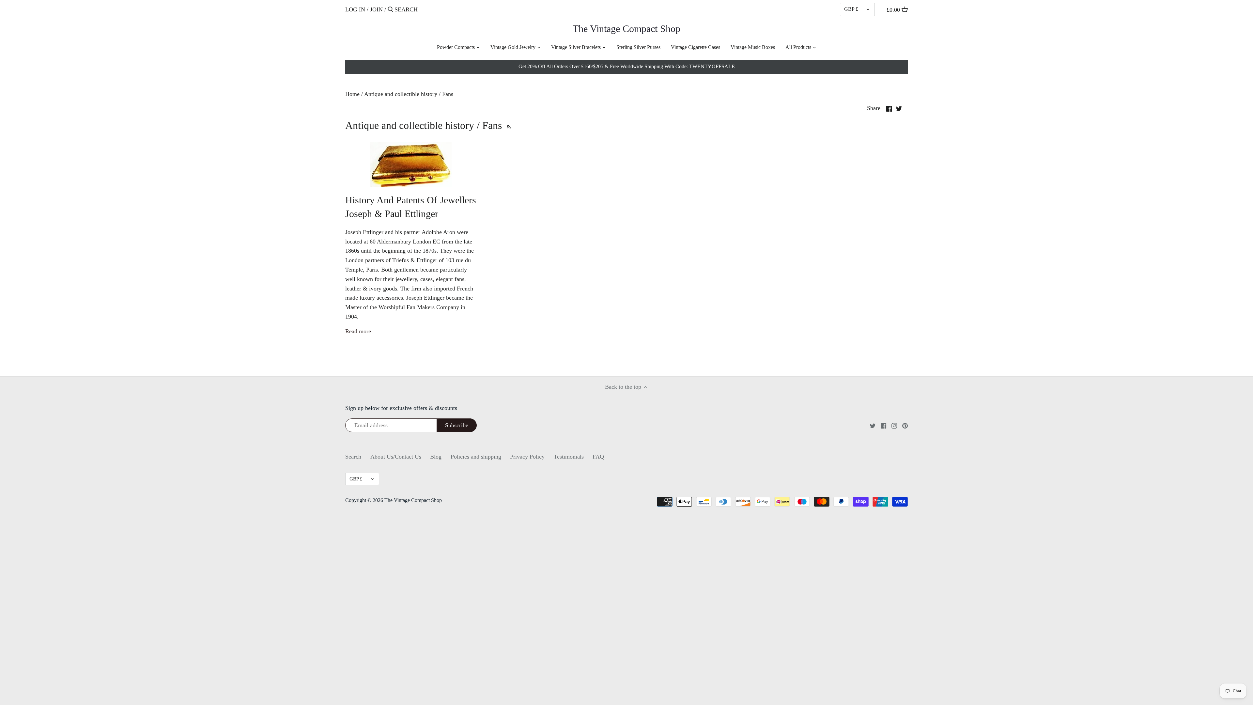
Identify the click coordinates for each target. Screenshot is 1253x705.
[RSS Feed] (508, 125)
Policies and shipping (476, 456)
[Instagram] (894, 425)
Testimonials (569, 456)
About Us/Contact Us (395, 456)
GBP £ (851, 9)
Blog (435, 456)
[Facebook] (883, 425)
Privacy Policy (527, 456)
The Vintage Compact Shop (626, 29)
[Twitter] (872, 425)
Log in (355, 9)
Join (376, 9)
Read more (358, 331)
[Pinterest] (905, 425)
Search (353, 456)
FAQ (598, 456)
